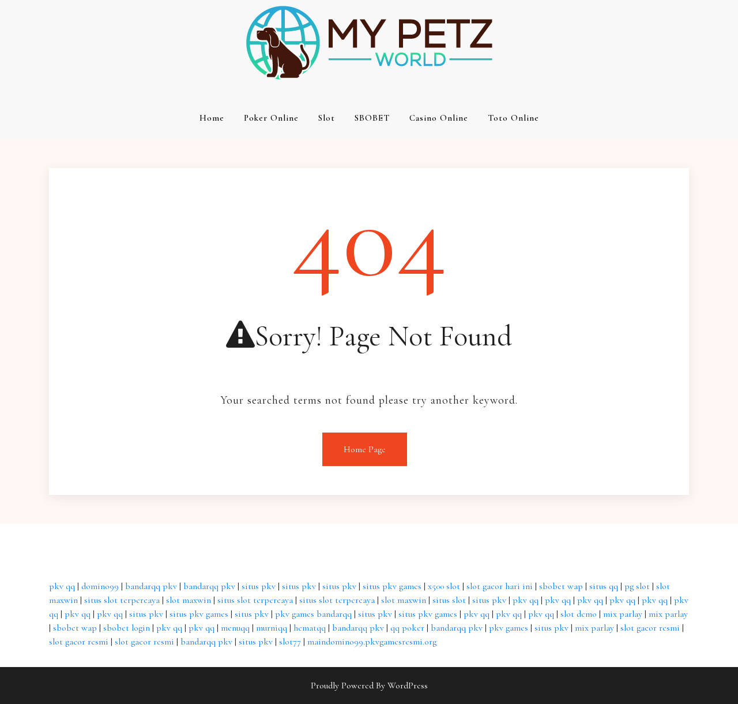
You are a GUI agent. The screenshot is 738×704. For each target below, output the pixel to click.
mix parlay (622, 614)
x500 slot (444, 586)
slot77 (290, 641)
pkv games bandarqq (313, 614)
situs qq (603, 586)
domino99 (100, 586)
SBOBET (372, 118)
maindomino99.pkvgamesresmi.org (371, 641)
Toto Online (513, 118)
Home (211, 118)
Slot (326, 118)
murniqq (271, 628)
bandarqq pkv (151, 586)
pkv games (508, 628)
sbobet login (126, 628)
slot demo (578, 614)
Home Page (365, 449)
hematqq (309, 628)
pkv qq (62, 586)
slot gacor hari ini (499, 586)
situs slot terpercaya (122, 600)
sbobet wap (561, 586)
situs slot (449, 600)
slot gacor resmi (650, 628)
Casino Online (438, 118)
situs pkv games (392, 586)
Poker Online (271, 118)
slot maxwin (188, 600)
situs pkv (259, 586)
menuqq (235, 628)
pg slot (637, 586)
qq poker (407, 628)
